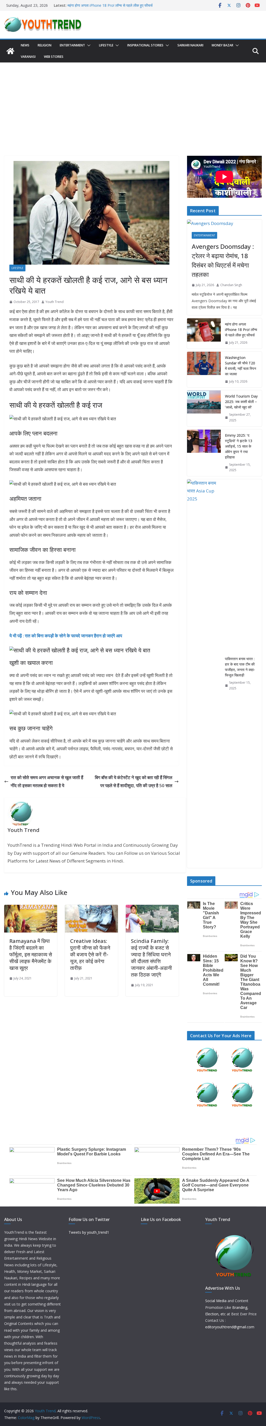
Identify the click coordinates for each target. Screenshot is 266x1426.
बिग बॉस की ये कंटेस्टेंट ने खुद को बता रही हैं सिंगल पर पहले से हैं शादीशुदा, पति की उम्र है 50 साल (133, 781)
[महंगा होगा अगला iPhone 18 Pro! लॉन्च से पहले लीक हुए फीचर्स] (204, 333)
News (25, 45)
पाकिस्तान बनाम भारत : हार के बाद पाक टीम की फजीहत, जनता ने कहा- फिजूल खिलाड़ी (240, 666)
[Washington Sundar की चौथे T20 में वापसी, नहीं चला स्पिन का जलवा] (204, 369)
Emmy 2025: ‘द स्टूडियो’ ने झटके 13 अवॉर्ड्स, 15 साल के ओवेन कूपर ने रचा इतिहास (238, 446)
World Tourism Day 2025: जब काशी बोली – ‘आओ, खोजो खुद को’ (241, 402)
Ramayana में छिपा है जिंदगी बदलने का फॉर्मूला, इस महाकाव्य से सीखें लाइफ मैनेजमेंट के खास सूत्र (30, 954)
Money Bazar (222, 45)
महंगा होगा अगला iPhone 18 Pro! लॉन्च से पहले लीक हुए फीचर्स (241, 329)
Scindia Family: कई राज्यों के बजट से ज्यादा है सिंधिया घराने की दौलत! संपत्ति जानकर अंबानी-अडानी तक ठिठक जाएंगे (151, 957)
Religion (44, 45)
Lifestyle (106, 45)
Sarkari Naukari (190, 45)
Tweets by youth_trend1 (89, 1232)
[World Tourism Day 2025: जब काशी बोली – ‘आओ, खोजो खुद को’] (204, 408)
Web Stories (53, 56)
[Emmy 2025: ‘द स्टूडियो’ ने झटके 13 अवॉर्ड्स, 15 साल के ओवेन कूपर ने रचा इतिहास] (204, 452)
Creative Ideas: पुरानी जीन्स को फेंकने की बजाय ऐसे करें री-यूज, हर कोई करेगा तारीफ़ (90, 954)
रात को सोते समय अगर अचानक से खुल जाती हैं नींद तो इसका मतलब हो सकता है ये (47, 781)
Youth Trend (54, 302)
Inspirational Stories (145, 45)
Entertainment (72, 45)
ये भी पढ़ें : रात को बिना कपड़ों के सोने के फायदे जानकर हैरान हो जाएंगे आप (65, 636)
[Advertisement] (133, 101)
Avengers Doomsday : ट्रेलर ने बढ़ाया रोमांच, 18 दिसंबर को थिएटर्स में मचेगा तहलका (223, 260)
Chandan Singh (231, 285)
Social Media (216, 1300)
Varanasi (28, 56)
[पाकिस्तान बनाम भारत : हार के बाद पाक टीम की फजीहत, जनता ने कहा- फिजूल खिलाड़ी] (204, 673)
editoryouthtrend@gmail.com (229, 1326)
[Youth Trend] (10, 51)
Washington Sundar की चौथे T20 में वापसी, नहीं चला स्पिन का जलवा (240, 365)
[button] (88, 45)
